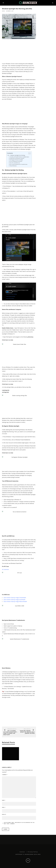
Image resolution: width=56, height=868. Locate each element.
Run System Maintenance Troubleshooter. (19, 164)
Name (3, 800)
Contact (22, 851)
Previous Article (12, 728)
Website (4, 814)
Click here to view (7, 340)
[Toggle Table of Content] (28, 153)
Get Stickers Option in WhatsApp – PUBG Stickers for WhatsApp (10, 732)
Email (4, 807)
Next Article (27, 728)
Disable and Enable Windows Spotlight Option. (19, 157)
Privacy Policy (33, 851)
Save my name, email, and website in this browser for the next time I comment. (19, 823)
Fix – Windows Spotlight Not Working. (16, 155)
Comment (5, 774)
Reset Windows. (13, 165)
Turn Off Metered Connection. (16, 161)
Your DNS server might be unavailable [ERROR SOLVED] (27, 732)
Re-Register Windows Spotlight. (16, 159)
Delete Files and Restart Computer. (17, 158)
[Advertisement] (19, 52)
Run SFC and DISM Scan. (15, 162)
